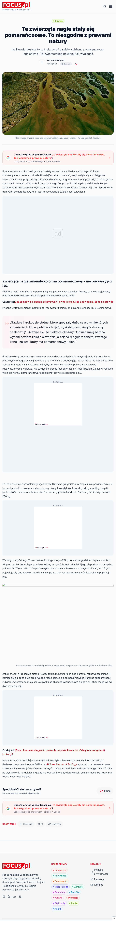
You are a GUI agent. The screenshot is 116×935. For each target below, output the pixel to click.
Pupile (74, 903)
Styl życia (60, 903)
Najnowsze (60, 870)
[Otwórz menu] (111, 6)
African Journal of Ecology (61, 764)
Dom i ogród (61, 881)
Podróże (75, 892)
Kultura (58, 897)
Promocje (73, 897)
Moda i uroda (61, 886)
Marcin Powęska (56, 60)
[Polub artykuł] (76, 64)
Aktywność (60, 875)
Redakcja (99, 879)
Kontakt (98, 884)
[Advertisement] (58, 403)
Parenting (60, 892)
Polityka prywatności (101, 871)
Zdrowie (78, 886)
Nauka (58, 908)
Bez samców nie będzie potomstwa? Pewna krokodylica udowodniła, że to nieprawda (64, 301)
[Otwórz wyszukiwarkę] (105, 6)
